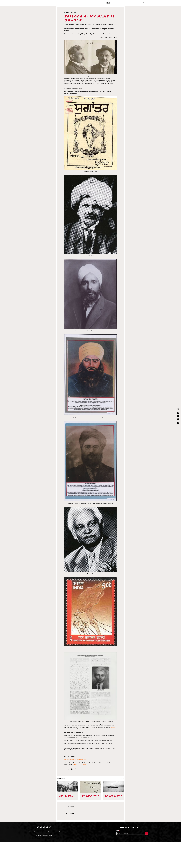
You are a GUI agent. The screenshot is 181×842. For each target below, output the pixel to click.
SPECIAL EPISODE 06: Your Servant (90, 796)
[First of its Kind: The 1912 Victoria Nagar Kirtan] (67, 786)
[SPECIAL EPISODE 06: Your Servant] (90, 787)
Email (117, 830)
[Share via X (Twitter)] (68, 769)
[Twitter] (50, 827)
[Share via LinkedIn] (72, 769)
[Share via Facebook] (65, 769)
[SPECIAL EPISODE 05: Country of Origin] (113, 786)
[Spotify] (41, 827)
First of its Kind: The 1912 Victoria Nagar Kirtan (67, 796)
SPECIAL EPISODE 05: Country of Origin (113, 796)
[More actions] (116, 12)
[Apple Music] (47, 827)
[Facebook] (44, 827)
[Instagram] (178, 409)
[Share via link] (75, 769)
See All (122, 778)
